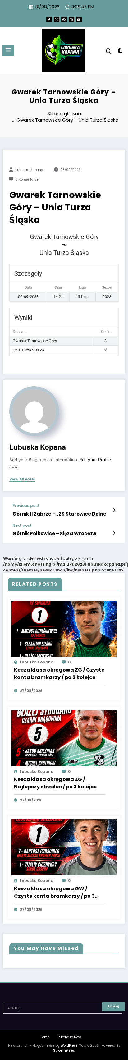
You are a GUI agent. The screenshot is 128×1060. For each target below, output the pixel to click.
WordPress (69, 1045)
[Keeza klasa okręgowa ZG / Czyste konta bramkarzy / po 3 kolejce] (64, 628)
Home (44, 1037)
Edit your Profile (95, 459)
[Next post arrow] (114, 533)
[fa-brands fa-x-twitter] (56, 19)
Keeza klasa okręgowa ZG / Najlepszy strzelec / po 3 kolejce (55, 783)
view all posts (22, 479)
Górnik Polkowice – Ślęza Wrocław (54, 533)
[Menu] (8, 50)
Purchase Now (69, 1037)
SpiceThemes (64, 1050)
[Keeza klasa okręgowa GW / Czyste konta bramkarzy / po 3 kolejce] (64, 847)
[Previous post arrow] (114, 510)
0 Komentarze (27, 179)
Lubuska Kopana (29, 169)
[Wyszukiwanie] (108, 51)
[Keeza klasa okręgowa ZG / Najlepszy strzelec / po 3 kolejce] (64, 738)
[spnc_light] (120, 52)
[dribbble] (64, 19)
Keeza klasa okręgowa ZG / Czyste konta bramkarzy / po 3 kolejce (59, 673)
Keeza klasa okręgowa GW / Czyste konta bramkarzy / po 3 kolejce (54, 892)
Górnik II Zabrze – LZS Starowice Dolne (59, 514)
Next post (22, 525)
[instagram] (71, 19)
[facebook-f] (49, 19)
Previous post (25, 505)
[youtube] (79, 19)
